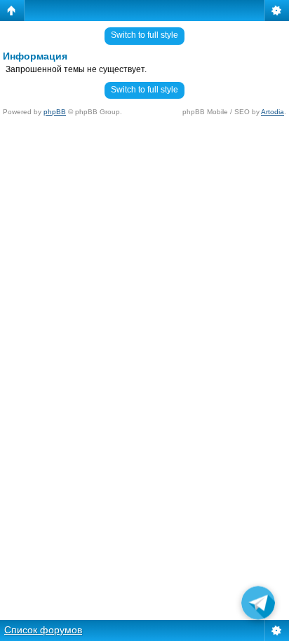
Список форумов (43, 629)
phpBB (54, 112)
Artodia (272, 112)
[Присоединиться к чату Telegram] (258, 604)
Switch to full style (144, 35)
